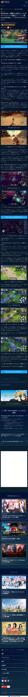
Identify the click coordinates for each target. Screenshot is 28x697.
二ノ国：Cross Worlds (18, 9)
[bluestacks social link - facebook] (8, 681)
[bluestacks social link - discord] (3, 681)
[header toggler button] (26, 2)
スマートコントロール (6, 381)
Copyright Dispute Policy (13, 692)
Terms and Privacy (5, 692)
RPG (24, 381)
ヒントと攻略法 (4, 378)
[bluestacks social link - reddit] (5, 681)
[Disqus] (14, 469)
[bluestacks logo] (5, 2)
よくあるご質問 (5, 673)
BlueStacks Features (5, 384)
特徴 (3, 661)
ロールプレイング (17, 381)
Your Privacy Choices (15, 696)
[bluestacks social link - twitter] (11, 681)
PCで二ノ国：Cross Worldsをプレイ (14, 217)
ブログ (5, 9)
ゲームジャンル (5, 657)
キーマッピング (13, 378)
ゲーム (10, 9)
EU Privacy (20, 692)
